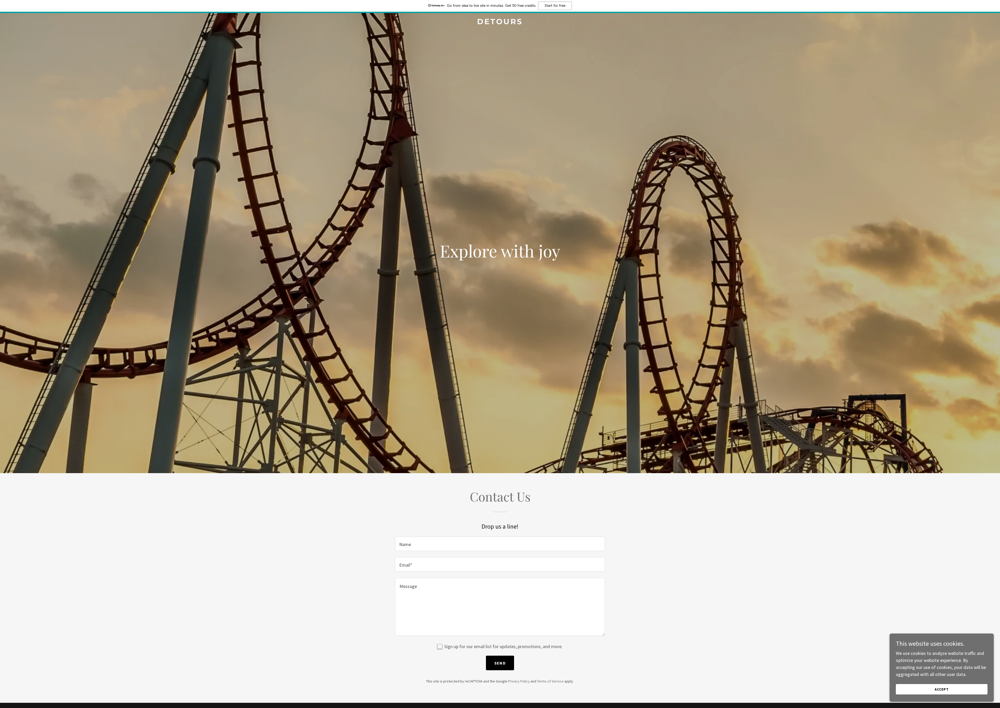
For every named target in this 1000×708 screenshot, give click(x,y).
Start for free (555, 6)
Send (500, 663)
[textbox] (500, 544)
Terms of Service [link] (550, 681)
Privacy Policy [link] (519, 681)
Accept (942, 689)
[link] (500, 23)
